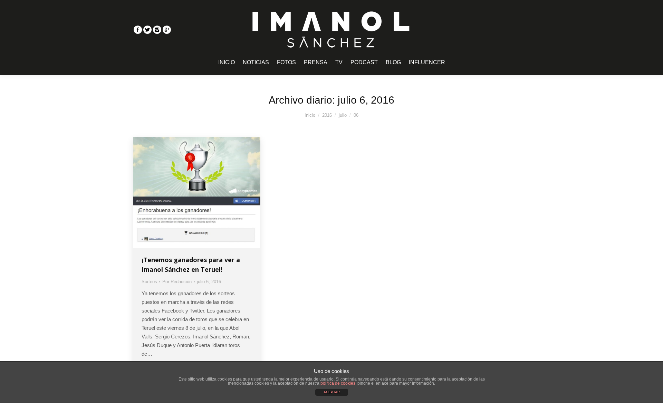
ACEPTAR (332, 392)
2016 (327, 115)
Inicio (310, 115)
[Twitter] (147, 30)
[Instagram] (157, 30)
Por (177, 281)
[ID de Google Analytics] (167, 30)
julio (343, 115)
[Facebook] (138, 30)
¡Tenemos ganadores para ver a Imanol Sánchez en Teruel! (191, 265)
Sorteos (149, 281)
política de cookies (337, 383)
